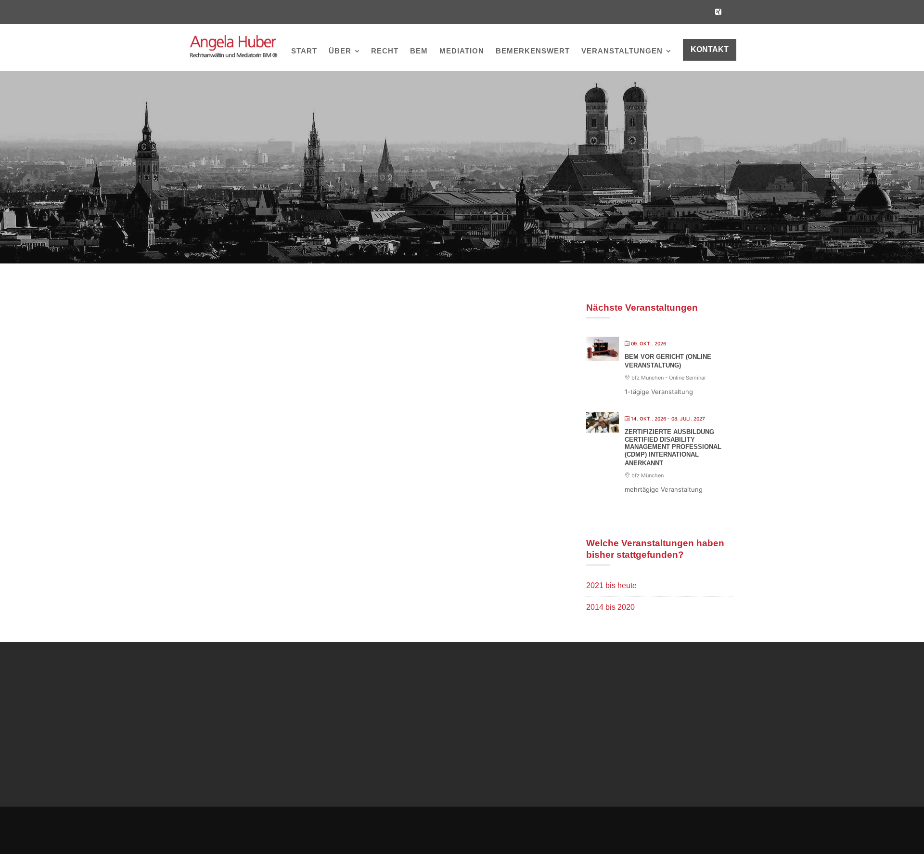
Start (304, 51)
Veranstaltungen (622, 51)
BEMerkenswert (533, 51)
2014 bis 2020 (610, 607)
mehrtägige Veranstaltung (664, 489)
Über (340, 51)
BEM (419, 51)
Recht (384, 51)
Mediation (461, 51)
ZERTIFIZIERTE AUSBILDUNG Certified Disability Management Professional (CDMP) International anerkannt (673, 447)
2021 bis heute (611, 585)
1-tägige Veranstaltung (659, 391)
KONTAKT (710, 49)
